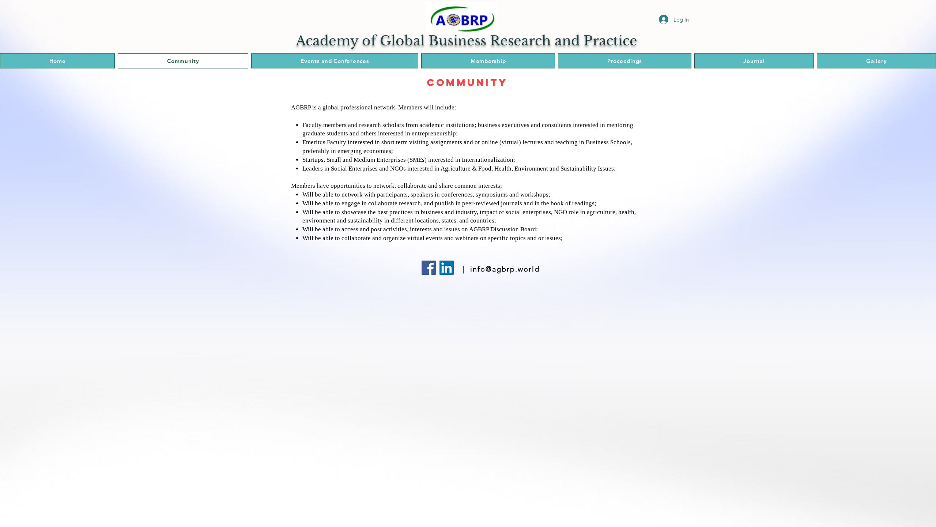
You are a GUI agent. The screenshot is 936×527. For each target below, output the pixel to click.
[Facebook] (429, 268)
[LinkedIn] (446, 268)
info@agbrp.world (505, 269)
